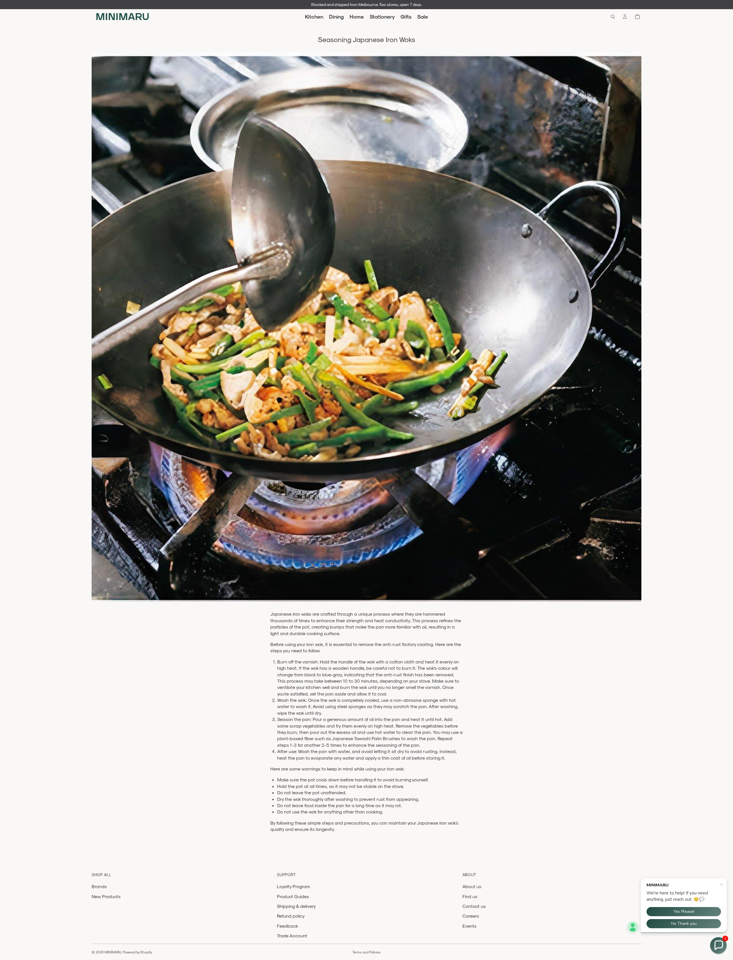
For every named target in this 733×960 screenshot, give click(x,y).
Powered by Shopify (137, 952)
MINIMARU (113, 952)
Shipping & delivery (296, 906)
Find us (469, 896)
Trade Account (292, 935)
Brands (99, 886)
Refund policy (291, 915)
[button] (718, 945)
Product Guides (293, 896)
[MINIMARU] (122, 16)
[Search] (612, 16)
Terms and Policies (366, 952)
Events (469, 926)
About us (471, 886)
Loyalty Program (293, 886)
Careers (470, 915)
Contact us (474, 906)
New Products (106, 896)
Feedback (287, 926)
